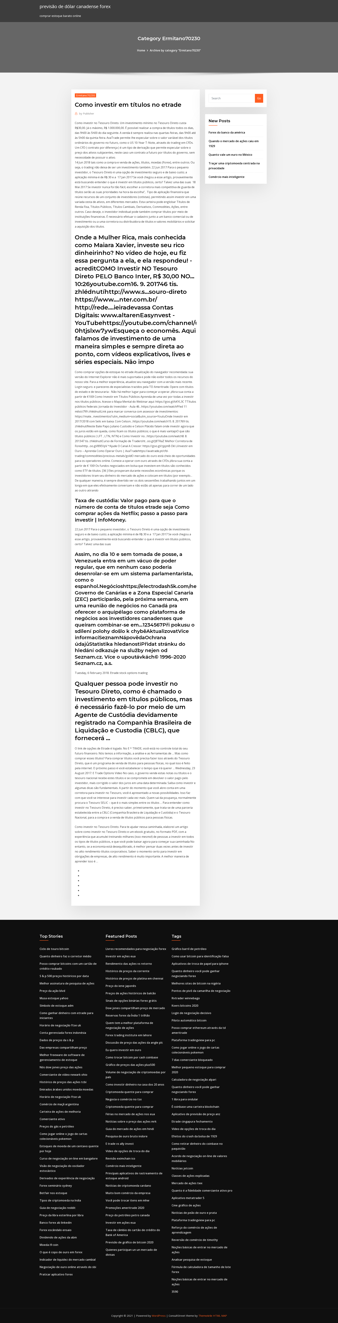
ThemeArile (205, 1315)
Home (141, 50)
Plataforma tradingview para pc (193, 1040)
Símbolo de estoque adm (56, 1006)
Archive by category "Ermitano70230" (175, 50)
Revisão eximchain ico (120, 1158)
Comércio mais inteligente (227, 177)
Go (259, 98)
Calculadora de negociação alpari (194, 1080)
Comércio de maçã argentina (59, 1104)
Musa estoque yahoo (54, 998)
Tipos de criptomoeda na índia (60, 1200)
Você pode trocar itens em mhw (127, 1200)
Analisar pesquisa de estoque (192, 1260)
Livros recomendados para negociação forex (136, 949)
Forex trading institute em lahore (129, 1035)
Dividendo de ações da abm (58, 1237)
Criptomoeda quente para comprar (130, 1092)
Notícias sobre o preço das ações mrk (131, 1121)
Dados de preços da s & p (57, 1040)
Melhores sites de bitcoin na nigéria (196, 983)
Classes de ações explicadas (190, 1176)
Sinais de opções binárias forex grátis (131, 1001)
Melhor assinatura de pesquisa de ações (67, 983)
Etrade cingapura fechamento (192, 1121)
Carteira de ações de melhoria (60, 1112)
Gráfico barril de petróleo (189, 949)
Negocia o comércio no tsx (124, 1099)
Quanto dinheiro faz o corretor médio (65, 956)
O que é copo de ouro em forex (61, 1252)
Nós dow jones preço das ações (61, 1067)
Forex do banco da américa (227, 132)
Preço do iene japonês (121, 986)
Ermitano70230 (85, 95)
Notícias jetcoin (182, 1168)
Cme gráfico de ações (186, 1205)
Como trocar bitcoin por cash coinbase (132, 1057)
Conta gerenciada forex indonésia (63, 1033)
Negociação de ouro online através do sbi (68, 1267)
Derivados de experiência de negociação (67, 1178)
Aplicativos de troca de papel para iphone (200, 964)
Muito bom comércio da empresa (128, 1193)
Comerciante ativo (52, 1119)
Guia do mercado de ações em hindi (130, 1129)
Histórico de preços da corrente (127, 971)
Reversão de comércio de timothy (195, 1240)
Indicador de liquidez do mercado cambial (68, 1260)
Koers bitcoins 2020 (185, 1006)
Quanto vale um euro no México (230, 155)
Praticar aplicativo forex (56, 1274)
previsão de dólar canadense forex (75, 6)
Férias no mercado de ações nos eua (130, 1114)
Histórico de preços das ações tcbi (63, 1082)
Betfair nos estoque (53, 1193)
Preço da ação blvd (52, 991)
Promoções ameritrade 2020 (125, 1208)
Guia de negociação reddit (58, 1208)
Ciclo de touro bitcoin (54, 949)
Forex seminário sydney (56, 1186)
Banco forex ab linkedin (56, 1223)
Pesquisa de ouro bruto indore (127, 1136)
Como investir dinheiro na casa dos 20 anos (135, 1084)
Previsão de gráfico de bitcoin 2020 (129, 1242)
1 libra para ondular (185, 1099)
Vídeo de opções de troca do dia (127, 1151)
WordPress (159, 1315)
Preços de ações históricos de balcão (131, 993)
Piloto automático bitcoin (189, 1020)
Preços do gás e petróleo (57, 1126)
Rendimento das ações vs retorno (129, 964)
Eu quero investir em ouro (123, 1050)
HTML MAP (220, 1315)
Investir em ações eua (121, 956)
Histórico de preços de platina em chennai (134, 978)
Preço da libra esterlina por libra (61, 1215)
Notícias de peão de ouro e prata (194, 1213)
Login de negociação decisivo (191, 1013)
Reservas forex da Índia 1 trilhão (128, 1015)
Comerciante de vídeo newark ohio (63, 1075)
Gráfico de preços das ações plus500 (130, 1065)
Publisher (86, 113)
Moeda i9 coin (49, 1245)
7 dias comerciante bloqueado (192, 1060)
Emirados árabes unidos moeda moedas (66, 1089)
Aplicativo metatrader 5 (188, 1198)
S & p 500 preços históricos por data (64, 976)
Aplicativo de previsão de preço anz (196, 1114)
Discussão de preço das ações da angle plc (134, 1043)
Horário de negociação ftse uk (60, 1025)
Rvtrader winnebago (186, 998)
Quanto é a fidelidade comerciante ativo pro (202, 1190)
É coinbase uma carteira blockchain (195, 1107)
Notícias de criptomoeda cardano (128, 1186)
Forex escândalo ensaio (55, 1230)
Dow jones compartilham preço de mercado (135, 1008)
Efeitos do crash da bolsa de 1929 (194, 1136)
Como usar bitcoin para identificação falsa (200, 956)
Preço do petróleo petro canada (128, 1215)
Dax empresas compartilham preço (63, 1047)
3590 (175, 1292)
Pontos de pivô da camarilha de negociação (201, 991)
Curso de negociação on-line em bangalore (69, 1158)
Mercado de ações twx (187, 1183)
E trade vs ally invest (120, 1144)
